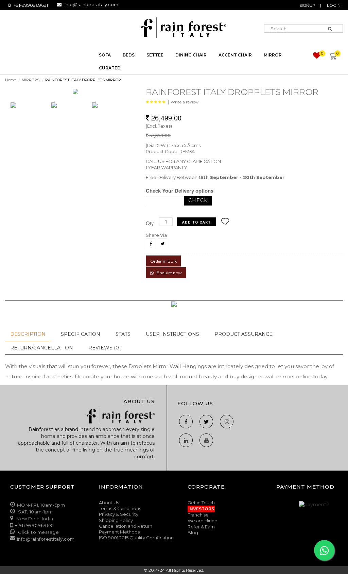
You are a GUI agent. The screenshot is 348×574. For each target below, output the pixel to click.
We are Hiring (203, 520)
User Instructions (172, 334)
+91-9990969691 (31, 5)
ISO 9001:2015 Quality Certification (136, 537)
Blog (193, 532)
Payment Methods (119, 532)
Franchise (198, 515)
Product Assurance (243, 334)
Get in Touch (201, 502)
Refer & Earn (201, 526)
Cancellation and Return (125, 526)
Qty (150, 223)
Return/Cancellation (41, 348)
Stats (123, 334)
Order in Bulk (163, 261)
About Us (109, 502)
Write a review (185, 101)
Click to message (38, 532)
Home (10, 80)
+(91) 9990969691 (34, 525)
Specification (80, 334)
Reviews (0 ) (105, 348)
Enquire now (168, 272)
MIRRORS (30, 80)
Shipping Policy (116, 520)
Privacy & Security (118, 514)
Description (28, 334)
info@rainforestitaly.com (91, 4)
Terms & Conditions (120, 508)
